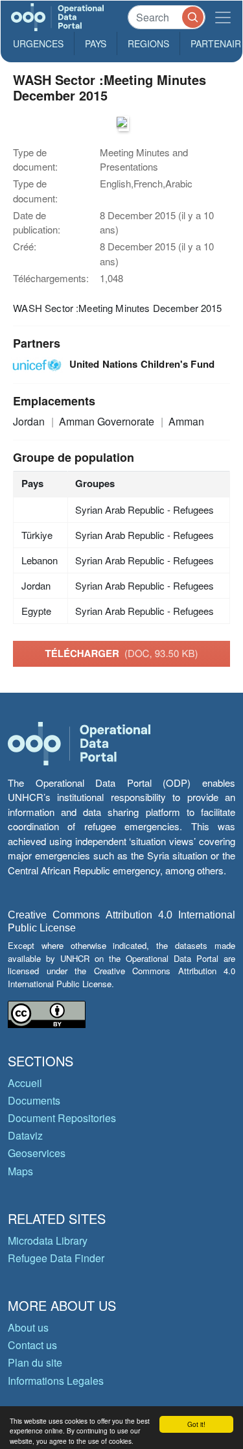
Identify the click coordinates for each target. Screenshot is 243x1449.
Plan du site (35, 1362)
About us (28, 1327)
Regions (148, 43)
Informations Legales (56, 1380)
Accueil (25, 1082)
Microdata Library (47, 1240)
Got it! (196, 1424)
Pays (95, 43)
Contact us (32, 1344)
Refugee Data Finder (56, 1258)
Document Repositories (62, 1117)
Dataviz (25, 1135)
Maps (20, 1171)
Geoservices (36, 1152)
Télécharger (121, 653)
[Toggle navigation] (222, 17)
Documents (34, 1100)
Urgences (38, 43)
